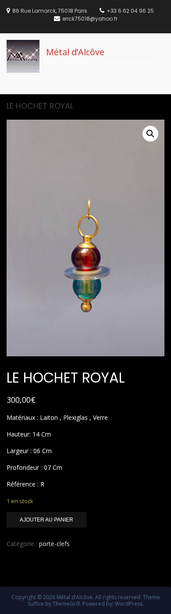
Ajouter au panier (46, 520)
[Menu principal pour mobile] (161, 93)
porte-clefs (54, 543)
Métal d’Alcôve (75, 52)
